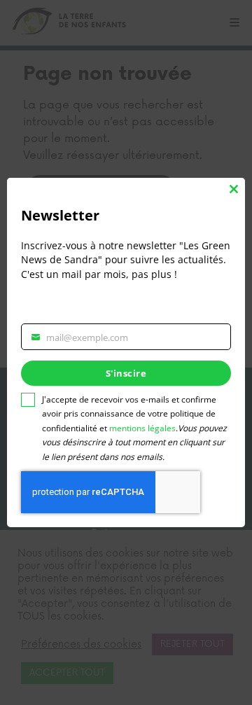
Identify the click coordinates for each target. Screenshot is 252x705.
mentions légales (142, 428)
